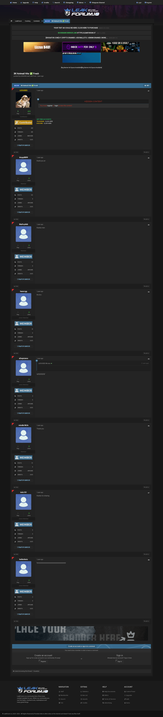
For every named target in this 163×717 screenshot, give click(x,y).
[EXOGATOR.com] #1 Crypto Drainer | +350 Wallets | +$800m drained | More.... (77, 38)
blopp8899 (23, 157)
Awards (84, 699)
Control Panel (130, 691)
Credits (46, 2)
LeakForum (18, 21)
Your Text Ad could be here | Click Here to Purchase (76, 28)
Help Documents (109, 691)
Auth (127, 699)
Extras (81, 2)
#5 (148, 359)
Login (139, 2)
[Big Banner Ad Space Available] (71, 67)
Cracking (27, 21)
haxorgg (23, 291)
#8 (148, 560)
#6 (148, 426)
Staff (62, 691)
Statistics (85, 691)
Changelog (69, 2)
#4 (148, 292)
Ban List (84, 695)
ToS (61, 703)
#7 (148, 493)
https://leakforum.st (86, 33)
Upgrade (129, 695)
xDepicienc (23, 358)
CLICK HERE (49, 121)
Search (57, 2)
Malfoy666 (23, 224)
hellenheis (23, 559)
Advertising (108, 703)
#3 (148, 225)
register (50, 106)
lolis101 (23, 492)
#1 (148, 91)
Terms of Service (110, 699)
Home (14, 2)
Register (149, 2)
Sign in (120, 661)
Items (128, 703)
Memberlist (64, 695)
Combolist (36, 21)
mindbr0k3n (23, 425)
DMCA (106, 695)
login (56, 106)
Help (36, 2)
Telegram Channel (98, 2)
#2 (148, 158)
